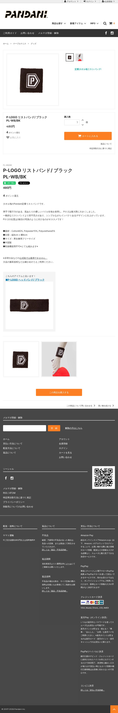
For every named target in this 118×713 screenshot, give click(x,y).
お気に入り (15, 137)
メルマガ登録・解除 (48, 33)
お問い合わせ (27, 33)
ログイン (90, 1)
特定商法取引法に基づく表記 (17, 497)
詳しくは (55, 550)
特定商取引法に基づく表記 (101, 148)
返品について (106, 144)
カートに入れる (89, 136)
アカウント (71, 1)
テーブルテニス (19, 43)
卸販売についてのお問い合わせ (18, 506)
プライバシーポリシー (14, 502)
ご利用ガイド (10, 33)
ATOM (12, 493)
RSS (5, 493)
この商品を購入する (59, 392)
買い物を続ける (105, 406)
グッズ (33, 43)
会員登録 (108, 1)
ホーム (6, 43)
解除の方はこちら (73, 428)
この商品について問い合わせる (80, 406)
